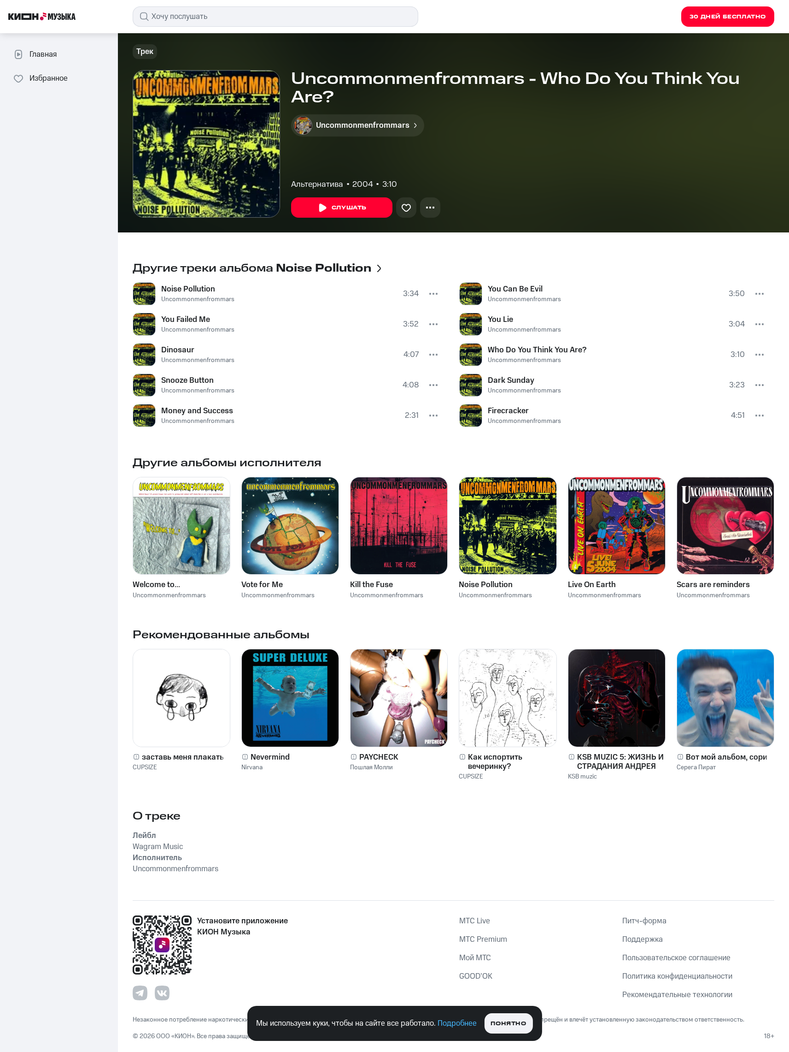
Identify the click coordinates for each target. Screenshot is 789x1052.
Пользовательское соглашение (676, 957)
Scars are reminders (713, 584)
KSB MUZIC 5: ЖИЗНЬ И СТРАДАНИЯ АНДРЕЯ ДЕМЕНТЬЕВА (620, 762)
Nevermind (270, 757)
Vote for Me (262, 584)
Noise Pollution (188, 289)
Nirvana (252, 767)
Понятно (508, 1024)
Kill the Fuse (371, 584)
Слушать (349, 208)
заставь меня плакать (183, 757)
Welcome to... (156, 584)
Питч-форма (644, 921)
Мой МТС (475, 957)
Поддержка (642, 939)
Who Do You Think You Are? (537, 350)
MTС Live (474, 921)
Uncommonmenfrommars (197, 299)
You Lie (500, 319)
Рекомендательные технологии (677, 994)
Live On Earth (592, 584)
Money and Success (197, 410)
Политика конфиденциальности (677, 976)
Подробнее (457, 1023)
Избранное (48, 78)
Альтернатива (317, 184)
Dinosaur (177, 350)
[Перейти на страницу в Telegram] (140, 993)
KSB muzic (582, 776)
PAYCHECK (378, 757)
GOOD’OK (475, 976)
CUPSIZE (145, 767)
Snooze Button (187, 380)
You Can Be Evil (515, 289)
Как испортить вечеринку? (495, 762)
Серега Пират (696, 767)
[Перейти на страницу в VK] (162, 993)
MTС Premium (483, 939)
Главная (43, 54)
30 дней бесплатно (728, 17)
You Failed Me (185, 319)
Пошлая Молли (371, 767)
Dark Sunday (511, 380)
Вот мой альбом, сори (726, 757)
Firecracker (508, 410)
